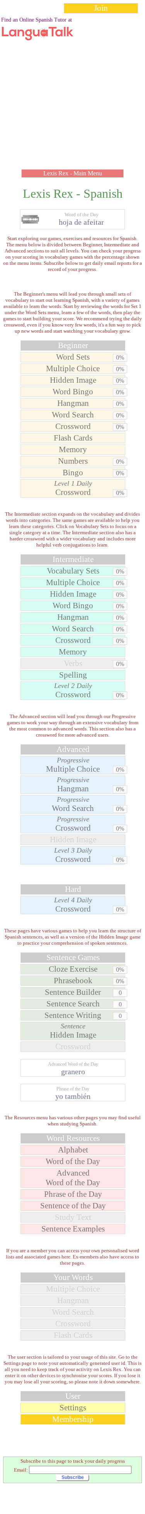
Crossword (73, 426)
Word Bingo (73, 391)
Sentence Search (73, 1003)
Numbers (73, 461)
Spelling (73, 675)
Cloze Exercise (73, 969)
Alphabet (73, 1149)
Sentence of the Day (73, 1205)
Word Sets (73, 357)
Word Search (73, 414)
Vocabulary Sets (73, 570)
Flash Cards (73, 437)
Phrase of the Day (73, 1194)
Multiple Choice (73, 368)
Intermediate (73, 559)
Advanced (73, 749)
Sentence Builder (73, 992)
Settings (73, 1407)
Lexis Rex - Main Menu (72, 173)
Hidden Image (73, 380)
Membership (73, 1419)
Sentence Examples (73, 1228)
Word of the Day (73, 1161)
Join (101, 8)
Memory (73, 449)
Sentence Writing (72, 1015)
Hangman (73, 403)
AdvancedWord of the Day (73, 1177)
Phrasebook (73, 980)
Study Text (73, 1217)
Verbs (73, 663)
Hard (73, 889)
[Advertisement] (72, 89)
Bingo (73, 472)
